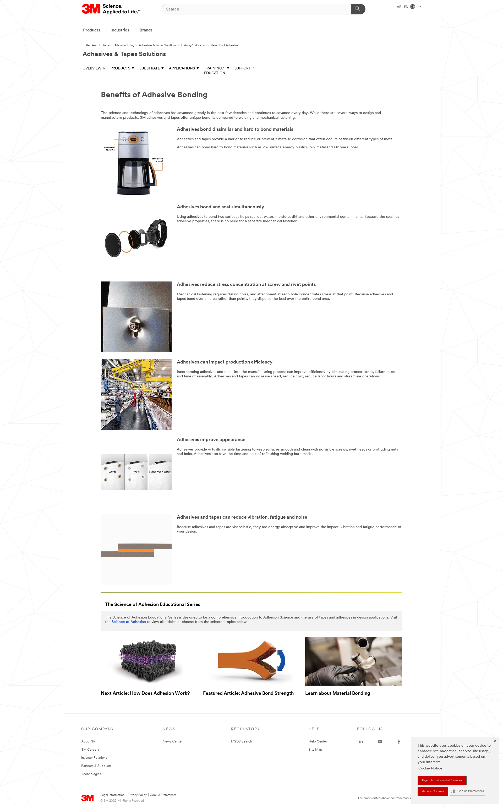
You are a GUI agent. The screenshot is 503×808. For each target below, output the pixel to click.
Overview (92, 69)
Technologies (91, 774)
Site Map (315, 749)
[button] (467, 791)
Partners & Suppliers (96, 766)
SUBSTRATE (149, 69)
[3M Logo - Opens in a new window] (111, 9)
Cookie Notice (430, 769)
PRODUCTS (120, 69)
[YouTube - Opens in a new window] (380, 742)
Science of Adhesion (129, 622)
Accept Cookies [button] (433, 791)
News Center (172, 741)
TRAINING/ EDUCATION (214, 71)
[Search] (358, 9)
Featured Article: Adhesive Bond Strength (248, 693)
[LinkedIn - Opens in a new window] (361, 742)
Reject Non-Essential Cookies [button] (442, 780)
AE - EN (403, 7)
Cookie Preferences (163, 795)
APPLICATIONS (182, 69)
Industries (120, 30)
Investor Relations (94, 758)
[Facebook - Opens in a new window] (399, 742)
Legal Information (112, 795)
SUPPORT (242, 69)
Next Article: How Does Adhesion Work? (145, 693)
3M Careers (90, 749)
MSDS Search (241, 741)
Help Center (318, 741)
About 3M (88, 741)
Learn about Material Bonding (337, 693)
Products (91, 30)
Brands (146, 30)
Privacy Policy (137, 795)
